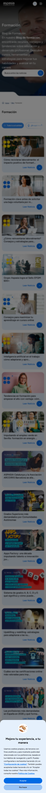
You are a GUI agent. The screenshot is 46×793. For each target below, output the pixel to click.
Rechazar (23, 787)
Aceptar (23, 781)
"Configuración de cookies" (15, 764)
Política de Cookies (26, 773)
